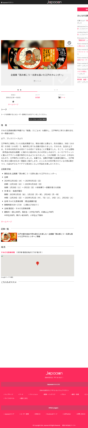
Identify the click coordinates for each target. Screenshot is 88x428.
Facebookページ (52, 414)
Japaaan (54, 2)
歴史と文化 (24, 398)
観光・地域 (75, 394)
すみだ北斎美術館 (8, 252)
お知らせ (38, 414)
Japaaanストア (9, 414)
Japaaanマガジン (8, 2)
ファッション (34, 394)
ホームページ (13, 104)
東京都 (37, 97)
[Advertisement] (37, 23)
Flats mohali (82, 43)
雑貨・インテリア (49, 394)
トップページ (9, 394)
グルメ (63, 394)
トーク (56, 90)
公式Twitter (67, 414)
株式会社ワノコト (70, 425)
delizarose (81, 26)
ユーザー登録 (24, 414)
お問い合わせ (81, 414)
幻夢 (78, 20)
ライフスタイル (9, 398)
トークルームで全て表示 (38, 119)
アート (63, 97)
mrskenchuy (81, 32)
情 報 (19, 90)
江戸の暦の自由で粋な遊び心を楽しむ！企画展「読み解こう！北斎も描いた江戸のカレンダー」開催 (45, 235)
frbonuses (81, 38)
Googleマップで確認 (7, 277)
